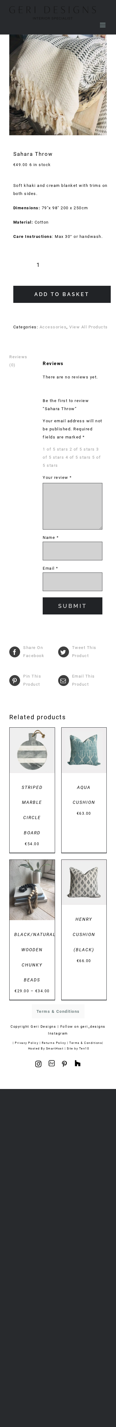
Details (32, 757)
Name (51, 537)
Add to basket (61, 294)
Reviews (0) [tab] (18, 360)
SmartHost (55, 1048)
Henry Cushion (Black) (84, 934)
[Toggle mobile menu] (103, 25)
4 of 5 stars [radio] (78, 457)
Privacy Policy (26, 1043)
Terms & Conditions (85, 1043)
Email (50, 568)
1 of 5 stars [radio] (55, 449)
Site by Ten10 (78, 1048)
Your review (57, 477)
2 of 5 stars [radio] (82, 449)
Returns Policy (54, 1043)
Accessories (53, 327)
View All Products (88, 327)
